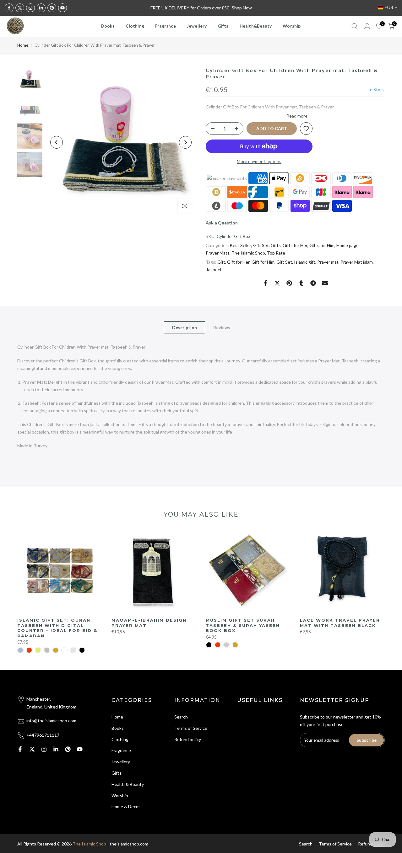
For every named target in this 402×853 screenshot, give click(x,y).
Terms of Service (190, 728)
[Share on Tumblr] (301, 283)
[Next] (185, 142)
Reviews (221, 327)
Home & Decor (125, 806)
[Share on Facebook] (265, 283)
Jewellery (197, 26)
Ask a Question (222, 222)
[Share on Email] (325, 283)
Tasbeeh (214, 269)
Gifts (223, 26)
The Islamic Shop (248, 252)
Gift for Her (238, 262)
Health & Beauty (127, 784)
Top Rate (276, 252)
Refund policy (187, 739)
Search (181, 716)
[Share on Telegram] (313, 283)
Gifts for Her (295, 245)
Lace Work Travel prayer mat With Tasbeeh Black (340, 623)
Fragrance (165, 26)
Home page (347, 245)
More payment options (259, 161)
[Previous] (56, 142)
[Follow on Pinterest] (51, 7)
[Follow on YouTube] (62, 7)
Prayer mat (328, 262)
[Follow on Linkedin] (41, 7)
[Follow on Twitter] (19, 7)
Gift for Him (263, 262)
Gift (221, 262)
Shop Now (241, 7)
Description (184, 327)
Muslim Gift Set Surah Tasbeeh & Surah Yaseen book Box (243, 625)
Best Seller (240, 245)
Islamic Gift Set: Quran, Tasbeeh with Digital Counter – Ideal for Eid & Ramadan (57, 628)
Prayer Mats (218, 252)
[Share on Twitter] (277, 283)
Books (108, 26)
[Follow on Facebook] (9, 7)
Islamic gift (304, 262)
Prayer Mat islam (356, 262)
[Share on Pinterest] (289, 283)
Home (22, 45)
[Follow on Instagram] (30, 7)
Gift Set (261, 245)
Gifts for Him (321, 245)
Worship (292, 26)
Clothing (135, 26)
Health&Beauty (256, 26)
